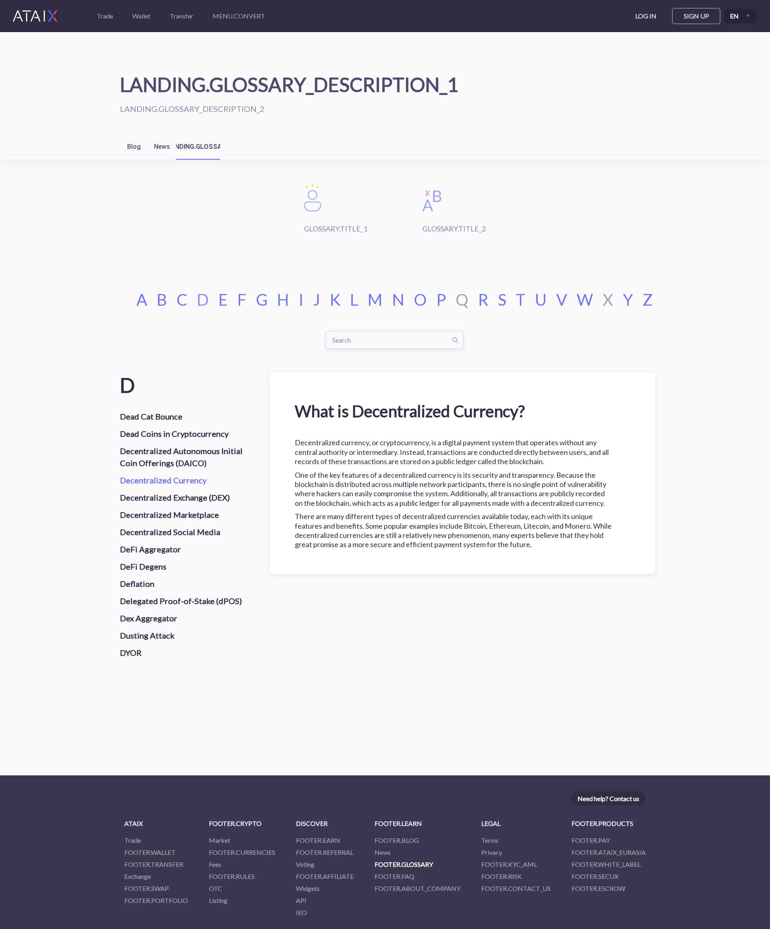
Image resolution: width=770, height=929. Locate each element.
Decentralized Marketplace (169, 514)
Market (219, 840)
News (162, 146)
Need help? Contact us (608, 798)
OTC (215, 888)
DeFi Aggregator (150, 549)
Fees (215, 864)
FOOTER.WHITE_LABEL (606, 864)
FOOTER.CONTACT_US (516, 888)
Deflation (137, 583)
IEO (301, 912)
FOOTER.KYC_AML (509, 864)
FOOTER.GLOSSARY (404, 864)
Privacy (491, 852)
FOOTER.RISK (501, 876)
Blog (134, 146)
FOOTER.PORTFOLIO (156, 900)
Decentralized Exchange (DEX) (175, 497)
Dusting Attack (147, 635)
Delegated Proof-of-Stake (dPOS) (181, 601)
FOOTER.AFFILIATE (325, 876)
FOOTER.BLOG (397, 840)
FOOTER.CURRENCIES (242, 852)
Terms (489, 840)
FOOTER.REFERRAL (324, 852)
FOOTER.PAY (590, 840)
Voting (305, 864)
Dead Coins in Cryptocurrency (174, 433)
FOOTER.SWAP (146, 888)
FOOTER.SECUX (594, 876)
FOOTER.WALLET (150, 852)
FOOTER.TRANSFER (153, 864)
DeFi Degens (143, 566)
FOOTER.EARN (318, 840)
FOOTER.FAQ (394, 876)
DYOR (131, 652)
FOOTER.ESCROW (598, 888)
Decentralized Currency (163, 480)
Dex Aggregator (148, 618)
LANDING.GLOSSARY (198, 146)
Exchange (137, 876)
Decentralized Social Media (170, 532)
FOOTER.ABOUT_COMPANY (417, 888)
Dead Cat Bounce (151, 416)
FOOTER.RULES (232, 876)
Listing (218, 900)
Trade (132, 840)
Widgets (308, 888)
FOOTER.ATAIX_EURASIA (608, 852)
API (301, 900)
